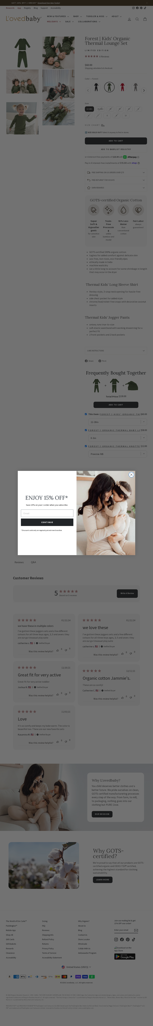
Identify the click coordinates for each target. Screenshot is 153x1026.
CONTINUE (47, 522)
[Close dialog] (131, 474)
